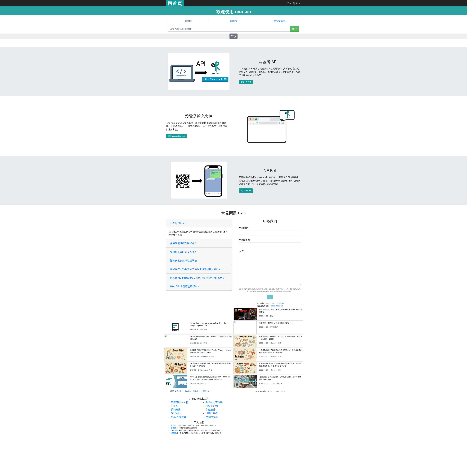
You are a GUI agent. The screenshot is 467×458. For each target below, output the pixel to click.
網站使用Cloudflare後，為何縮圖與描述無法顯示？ (197, 277)
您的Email (244, 239)
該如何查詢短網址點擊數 (183, 260)
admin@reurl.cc (277, 306)
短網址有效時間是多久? (183, 252)
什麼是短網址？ (178, 223)
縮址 (294, 28)
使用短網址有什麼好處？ (183, 243)
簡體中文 (205, 391)
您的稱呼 (244, 227)
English (188, 391)
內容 (241, 251)
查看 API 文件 (246, 82)
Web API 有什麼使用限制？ (185, 286)
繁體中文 (196, 391)
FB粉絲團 (280, 303)
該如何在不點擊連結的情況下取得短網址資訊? (195, 269)
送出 (270, 297)
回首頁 (175, 3)
